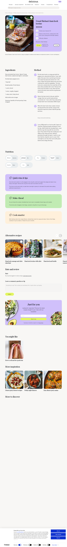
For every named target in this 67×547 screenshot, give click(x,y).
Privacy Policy (40, 322)
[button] (60, 235)
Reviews (56, 4)
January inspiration (19, 4)
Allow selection (58, 534)
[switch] (30, 545)
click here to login (27, 275)
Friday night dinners (30, 390)
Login (60, 1)
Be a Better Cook (29, 4)
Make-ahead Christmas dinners (21, 12)
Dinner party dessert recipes (13, 390)
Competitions (49, 4)
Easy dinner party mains (51, 390)
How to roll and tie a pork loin (14, 360)
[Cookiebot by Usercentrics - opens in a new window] (6, 545)
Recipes (11, 4)
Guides (42, 4)
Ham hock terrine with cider (32, 261)
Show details (54, 544)
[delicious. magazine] (33, 1)
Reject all (58, 537)
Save (39, 45)
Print (46, 45)
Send (57, 45)
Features (37, 4)
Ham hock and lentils (50, 261)
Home (6, 12)
